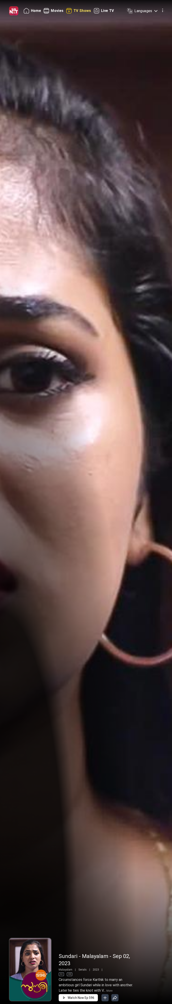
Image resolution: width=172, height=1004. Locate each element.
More (109, 990)
